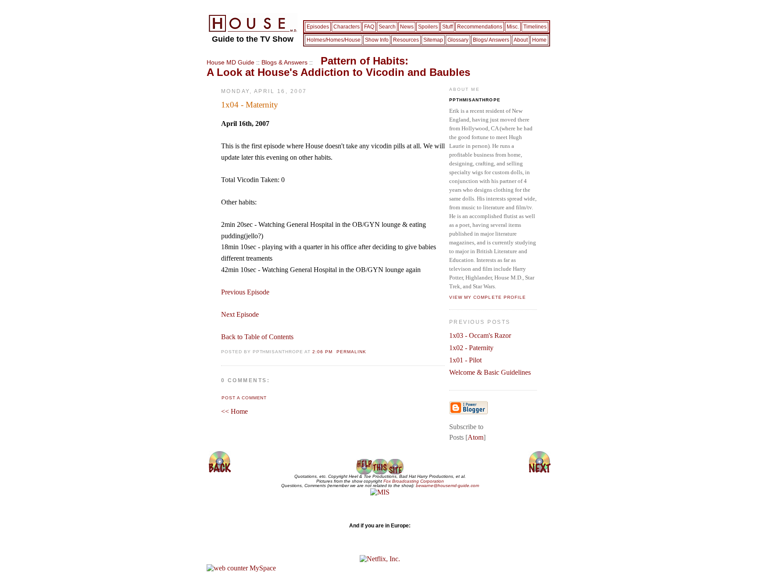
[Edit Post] (335, 351)
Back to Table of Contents (257, 336)
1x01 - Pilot (465, 360)
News (407, 27)
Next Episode (240, 314)
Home (539, 40)
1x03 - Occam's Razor (480, 335)
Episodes (318, 27)
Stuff (447, 27)
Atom (475, 437)
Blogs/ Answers (491, 40)
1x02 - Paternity (471, 347)
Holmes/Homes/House (334, 40)
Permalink (351, 351)
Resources (406, 40)
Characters (346, 27)
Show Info (377, 40)
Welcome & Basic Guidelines (490, 372)
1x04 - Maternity (249, 104)
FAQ (369, 27)
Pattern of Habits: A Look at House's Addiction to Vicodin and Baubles (338, 66)
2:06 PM (323, 351)
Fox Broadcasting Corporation (413, 481)
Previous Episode (245, 292)
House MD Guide (230, 62)
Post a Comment (244, 397)
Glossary (457, 40)
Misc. (513, 27)
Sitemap (433, 40)
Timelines (535, 27)
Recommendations (479, 27)
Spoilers (428, 27)
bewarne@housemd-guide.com (447, 485)
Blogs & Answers (284, 62)
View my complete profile (487, 297)
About (521, 40)
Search (387, 27)
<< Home (234, 411)
